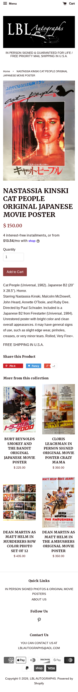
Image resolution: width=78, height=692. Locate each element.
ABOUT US (39, 599)
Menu (12, 3)
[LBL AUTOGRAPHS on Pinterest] (39, 620)
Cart (71, 3)
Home (6, 71)
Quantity (9, 249)
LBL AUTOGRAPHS (43, 678)
